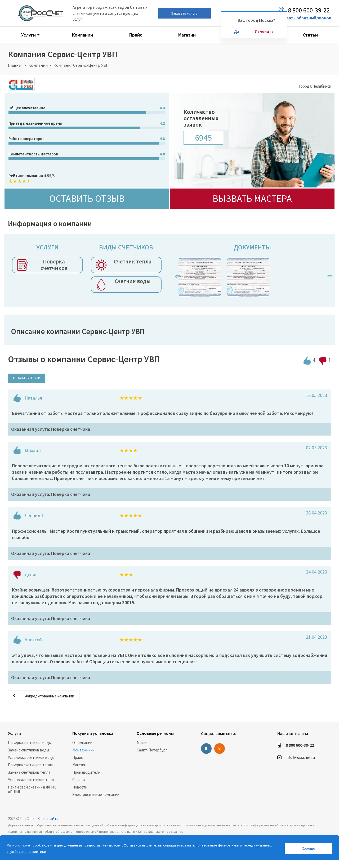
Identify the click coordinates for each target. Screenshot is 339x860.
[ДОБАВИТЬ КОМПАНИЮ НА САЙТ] (26, 845)
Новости (79, 787)
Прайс (77, 757)
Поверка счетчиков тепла (30, 764)
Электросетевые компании (95, 794)
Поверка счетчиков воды (29, 742)
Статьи (78, 779)
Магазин (79, 764)
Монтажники (83, 749)
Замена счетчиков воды (28, 749)
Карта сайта (47, 818)
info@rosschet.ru (300, 757)
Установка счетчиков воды (31, 757)
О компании (82, 742)
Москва (143, 742)
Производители (86, 772)
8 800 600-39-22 (300, 745)
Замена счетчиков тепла (29, 772)
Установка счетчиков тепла (32, 779)
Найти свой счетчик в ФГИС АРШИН (32, 789)
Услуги (14, 733)
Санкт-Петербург (152, 749)
